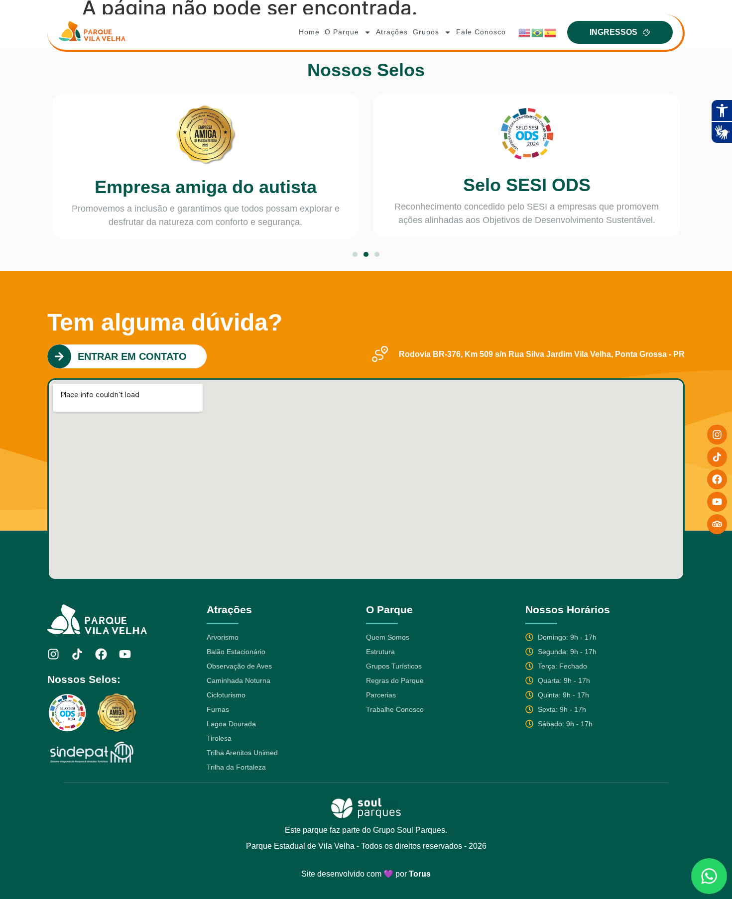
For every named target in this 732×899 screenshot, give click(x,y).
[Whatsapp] (709, 876)
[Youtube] (125, 654)
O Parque (342, 32)
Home (309, 32)
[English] (524, 32)
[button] (355, 254)
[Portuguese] (537, 32)
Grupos (426, 32)
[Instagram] (53, 654)
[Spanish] (550, 32)
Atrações (392, 32)
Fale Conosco (481, 32)
